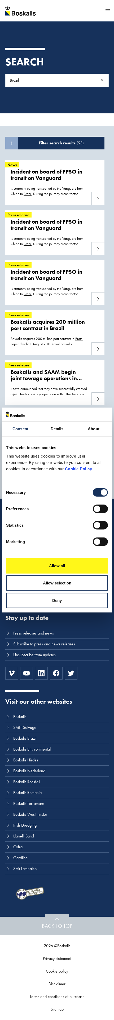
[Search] (102, 80)
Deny (57, 600)
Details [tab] (57, 429)
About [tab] (93, 429)
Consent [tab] (20, 429)
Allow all (57, 565)
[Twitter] (71, 673)
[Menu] (107, 10)
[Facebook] (56, 673)
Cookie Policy (78, 468)
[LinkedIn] (41, 673)
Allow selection (57, 583)
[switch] (100, 508)
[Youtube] (26, 673)
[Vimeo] (11, 673)
